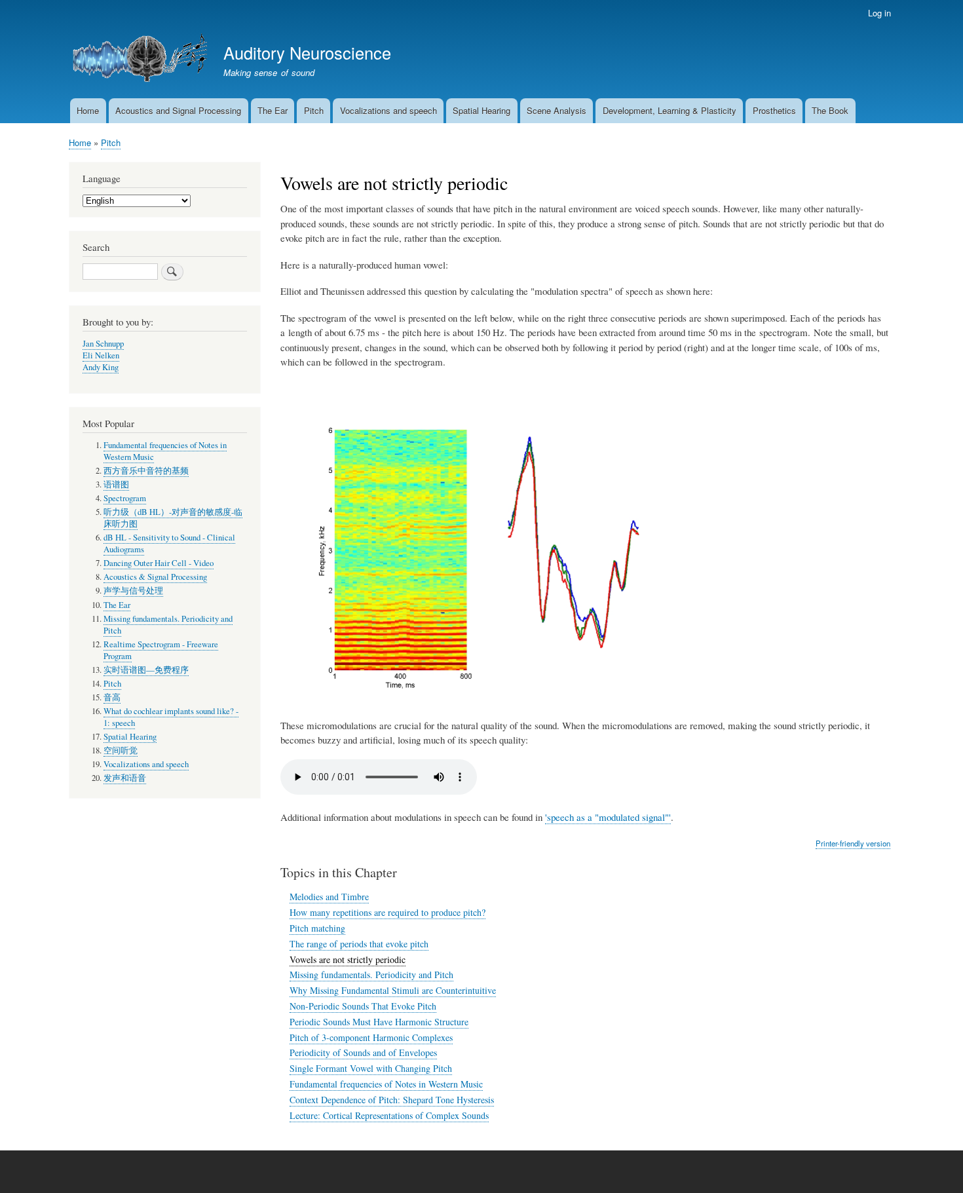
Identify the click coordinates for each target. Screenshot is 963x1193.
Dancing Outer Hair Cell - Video (159, 563)
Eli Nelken (101, 355)
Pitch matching (317, 928)
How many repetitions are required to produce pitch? (387, 912)
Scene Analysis (556, 110)
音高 (112, 697)
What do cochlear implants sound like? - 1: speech (171, 717)
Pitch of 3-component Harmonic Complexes (371, 1037)
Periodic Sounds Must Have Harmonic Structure (379, 1021)
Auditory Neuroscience (307, 52)
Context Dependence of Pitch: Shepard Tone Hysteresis (392, 1099)
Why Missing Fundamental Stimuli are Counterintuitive (393, 990)
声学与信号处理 (133, 590)
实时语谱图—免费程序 (146, 669)
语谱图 (116, 484)
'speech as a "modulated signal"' (608, 817)
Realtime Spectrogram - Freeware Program (161, 650)
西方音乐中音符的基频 (146, 470)
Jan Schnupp (103, 343)
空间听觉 (121, 750)
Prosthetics (774, 110)
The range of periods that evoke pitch (359, 943)
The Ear (272, 110)
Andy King (101, 367)
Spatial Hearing (481, 110)
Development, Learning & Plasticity (669, 110)
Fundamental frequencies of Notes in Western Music (386, 1084)
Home (88, 110)
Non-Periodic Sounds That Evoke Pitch (363, 1006)
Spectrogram (125, 498)
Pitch (314, 110)
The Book (830, 110)
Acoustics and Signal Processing (178, 110)
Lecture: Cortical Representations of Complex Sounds (389, 1115)
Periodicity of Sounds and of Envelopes (363, 1052)
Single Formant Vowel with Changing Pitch (371, 1068)
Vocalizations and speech (388, 110)
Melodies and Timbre (329, 896)
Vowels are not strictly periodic (348, 959)
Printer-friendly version (853, 843)
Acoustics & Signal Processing (155, 576)
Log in (879, 13)
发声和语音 (125, 778)
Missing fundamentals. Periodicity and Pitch (371, 974)
